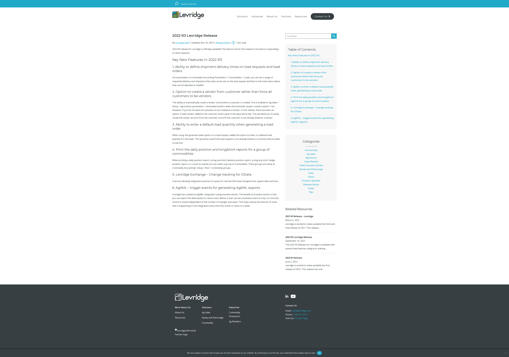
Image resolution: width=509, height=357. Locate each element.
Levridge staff (182, 42)
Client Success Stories (311, 165)
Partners (286, 16)
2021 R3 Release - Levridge (299, 216)
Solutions (242, 16)
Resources (301, 16)
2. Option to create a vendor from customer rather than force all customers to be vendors (309, 76)
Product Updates (311, 180)
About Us (272, 16)
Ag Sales (206, 312)
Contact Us (321, 16)
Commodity (207, 322)
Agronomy (311, 157)
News (311, 177)
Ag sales (311, 154)
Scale (311, 188)
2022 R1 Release (293, 257)
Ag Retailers (235, 321)
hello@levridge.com (301, 310)
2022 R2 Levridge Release (298, 237)
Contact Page (301, 318)
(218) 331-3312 (300, 314)
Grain (311, 173)
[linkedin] (286, 297)
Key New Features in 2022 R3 (303, 55)
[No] (505, 353)
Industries (257, 16)
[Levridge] (188, 15)
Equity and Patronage (311, 169)
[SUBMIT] (334, 36)
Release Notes (223, 42)
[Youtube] (293, 297)
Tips (311, 192)
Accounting (311, 150)
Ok (319, 353)
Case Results (311, 161)
